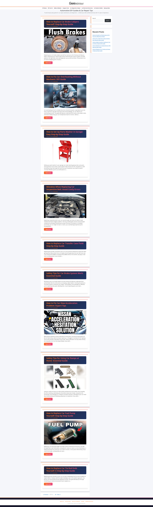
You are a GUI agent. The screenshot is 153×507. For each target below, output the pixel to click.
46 (56, 494)
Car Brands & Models (98, 8)
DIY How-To (50, 8)
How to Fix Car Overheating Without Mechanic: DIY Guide (63, 78)
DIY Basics (44, 8)
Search (94, 18)
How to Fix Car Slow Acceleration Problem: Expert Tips (61, 304)
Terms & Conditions (76, 501)
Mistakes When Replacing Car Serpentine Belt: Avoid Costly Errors (63, 188)
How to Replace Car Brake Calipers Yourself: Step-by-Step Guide (62, 23)
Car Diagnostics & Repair (75, 8)
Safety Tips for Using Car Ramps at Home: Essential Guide (62, 359)
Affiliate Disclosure (89, 501)
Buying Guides (107, 8)
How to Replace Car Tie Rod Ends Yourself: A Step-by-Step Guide (61, 469)
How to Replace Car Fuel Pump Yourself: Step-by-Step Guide (60, 414)
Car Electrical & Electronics (87, 8)
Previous (45, 494)
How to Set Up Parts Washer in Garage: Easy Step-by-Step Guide (64, 133)
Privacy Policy (68, 501)
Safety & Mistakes (57, 8)
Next (59, 494)
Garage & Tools (66, 8)
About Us (62, 501)
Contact (82, 501)
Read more (48, 62)
